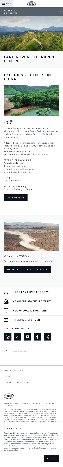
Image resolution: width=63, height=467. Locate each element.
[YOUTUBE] (27, 337)
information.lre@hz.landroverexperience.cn (31, 154)
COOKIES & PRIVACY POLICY (16, 383)
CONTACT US (9, 376)
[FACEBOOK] (37, 337)
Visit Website (15, 198)
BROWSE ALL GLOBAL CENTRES (30, 270)
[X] (47, 337)
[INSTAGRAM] (7, 337)
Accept (51, 458)
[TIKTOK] (17, 337)
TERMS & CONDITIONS (13, 370)
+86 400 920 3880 (25, 151)
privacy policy (12, 450)
